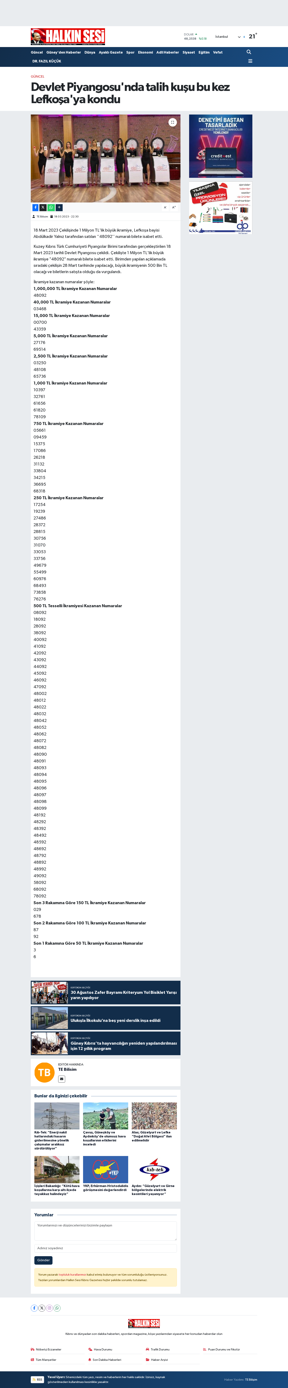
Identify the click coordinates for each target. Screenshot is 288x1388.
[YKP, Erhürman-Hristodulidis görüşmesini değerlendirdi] (105, 1169)
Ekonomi (145, 52)
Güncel (37, 52)
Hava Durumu (103, 1349)
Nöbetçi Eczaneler (48, 1349)
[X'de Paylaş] (43, 207)
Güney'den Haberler (63, 52)
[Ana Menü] (250, 61)
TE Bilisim (42, 216)
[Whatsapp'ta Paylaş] (51, 207)
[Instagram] (49, 1308)
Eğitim (204, 52)
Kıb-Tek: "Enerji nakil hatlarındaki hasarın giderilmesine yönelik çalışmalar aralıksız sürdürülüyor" (51, 1140)
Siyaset (189, 52)
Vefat (218, 52)
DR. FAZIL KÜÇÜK (46, 61)
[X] (41, 1308)
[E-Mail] (61, 1079)
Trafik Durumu (160, 1349)
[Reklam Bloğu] (220, 146)
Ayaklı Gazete (111, 52)
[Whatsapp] (57, 1308)
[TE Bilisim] (44, 1072)
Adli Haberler (167, 52)
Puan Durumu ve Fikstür (224, 1349)
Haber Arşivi (159, 1359)
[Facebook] (34, 1308)
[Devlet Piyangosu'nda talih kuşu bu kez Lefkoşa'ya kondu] (106, 158)
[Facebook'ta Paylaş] (35, 207)
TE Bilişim (251, 1379)
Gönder (43, 1260)
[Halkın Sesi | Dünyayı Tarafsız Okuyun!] (68, 36)
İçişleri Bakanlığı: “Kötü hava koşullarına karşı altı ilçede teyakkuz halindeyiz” (56, 1190)
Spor (130, 52)
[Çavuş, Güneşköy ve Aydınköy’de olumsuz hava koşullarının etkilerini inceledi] (105, 1116)
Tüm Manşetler (46, 1359)
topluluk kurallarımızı (73, 1274)
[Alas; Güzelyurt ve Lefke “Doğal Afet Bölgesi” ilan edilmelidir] (154, 1116)
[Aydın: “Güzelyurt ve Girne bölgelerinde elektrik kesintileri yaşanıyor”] (154, 1169)
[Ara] (249, 52)
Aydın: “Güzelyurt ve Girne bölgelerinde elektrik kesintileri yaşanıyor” (153, 1190)
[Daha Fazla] (59, 207)
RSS (39, 1379)
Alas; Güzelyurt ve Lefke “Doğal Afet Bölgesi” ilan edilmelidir (152, 1136)
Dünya (90, 52)
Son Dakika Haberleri (107, 1359)
